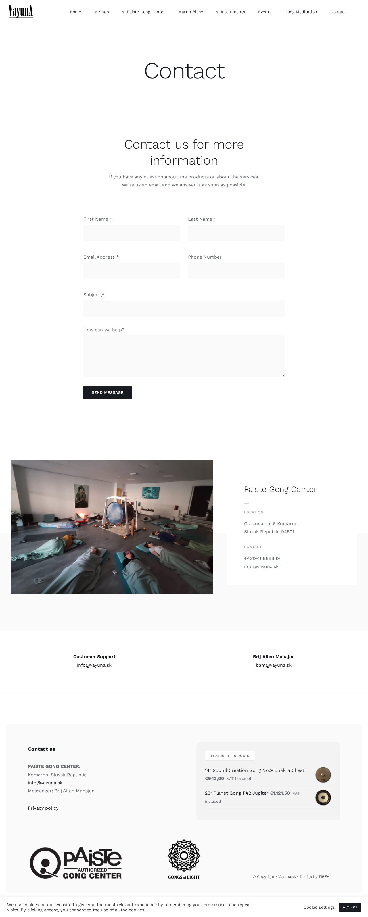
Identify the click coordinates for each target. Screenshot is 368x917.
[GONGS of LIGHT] (184, 837)
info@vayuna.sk (94, 665)
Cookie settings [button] (319, 907)
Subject (93, 294)
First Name (97, 219)
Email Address (101, 257)
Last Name (202, 219)
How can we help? (103, 329)
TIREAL (325, 876)
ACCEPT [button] (350, 907)
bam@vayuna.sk (274, 665)
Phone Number (205, 257)
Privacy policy (43, 808)
